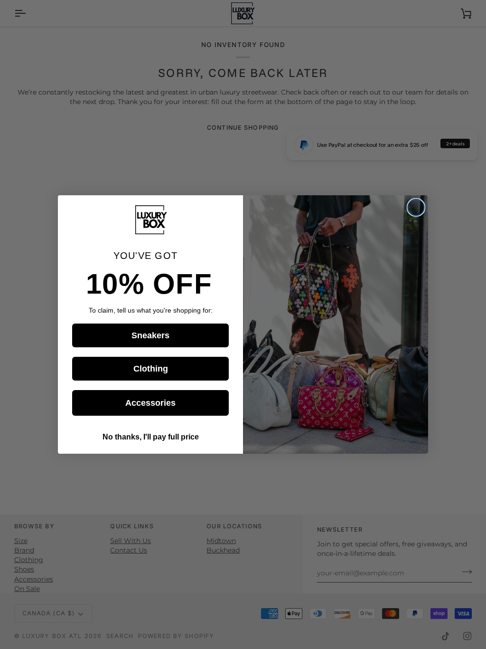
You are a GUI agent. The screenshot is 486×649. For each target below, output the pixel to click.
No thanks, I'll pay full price (151, 437)
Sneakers (150, 335)
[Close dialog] (416, 207)
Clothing (150, 368)
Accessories (150, 403)
